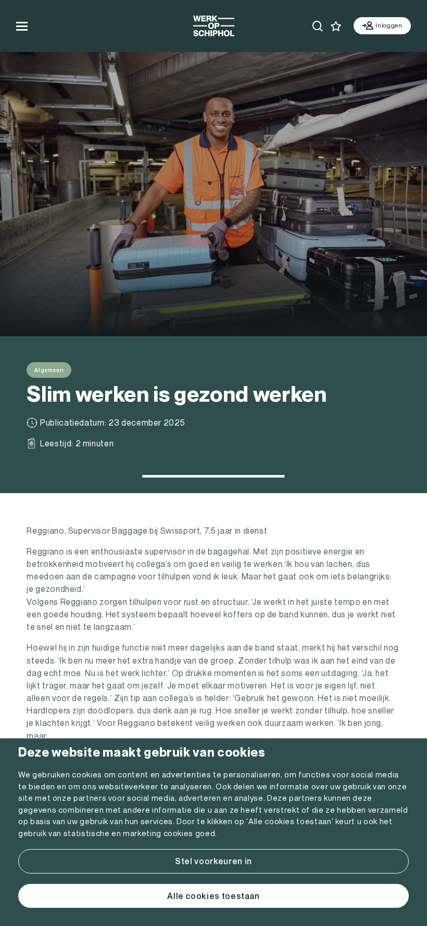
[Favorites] (336, 26)
